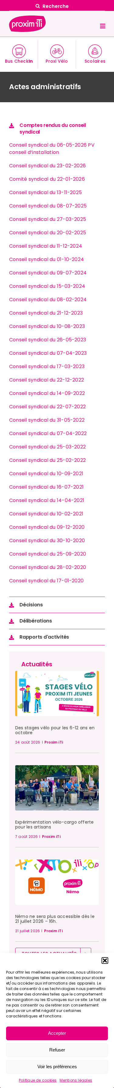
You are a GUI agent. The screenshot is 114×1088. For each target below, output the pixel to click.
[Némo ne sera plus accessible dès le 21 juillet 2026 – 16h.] (57, 863)
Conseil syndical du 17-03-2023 (47, 366)
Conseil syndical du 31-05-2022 (47, 420)
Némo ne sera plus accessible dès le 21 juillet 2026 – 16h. (55, 918)
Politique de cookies (38, 1080)
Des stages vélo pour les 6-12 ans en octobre (55, 730)
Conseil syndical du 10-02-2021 (46, 513)
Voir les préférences (57, 1066)
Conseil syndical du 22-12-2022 (46, 379)
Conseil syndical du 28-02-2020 (47, 567)
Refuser (57, 1049)
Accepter (57, 1033)
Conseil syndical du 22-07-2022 (47, 406)
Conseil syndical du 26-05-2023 (47, 339)
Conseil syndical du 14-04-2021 (46, 500)
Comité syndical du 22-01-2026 (47, 179)
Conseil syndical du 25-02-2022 (47, 460)
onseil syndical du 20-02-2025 (49, 232)
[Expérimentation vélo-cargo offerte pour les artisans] (57, 768)
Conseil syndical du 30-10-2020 (47, 540)
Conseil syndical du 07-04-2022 (48, 433)
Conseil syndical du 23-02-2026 (47, 165)
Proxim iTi (53, 742)
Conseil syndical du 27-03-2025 (47, 219)
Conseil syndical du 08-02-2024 (48, 299)
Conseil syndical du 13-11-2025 (45, 192)
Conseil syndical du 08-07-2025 (48, 205)
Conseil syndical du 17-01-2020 (46, 580)
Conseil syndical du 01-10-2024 (46, 259)
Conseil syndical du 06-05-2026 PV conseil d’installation (52, 148)
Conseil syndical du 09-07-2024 (48, 272)
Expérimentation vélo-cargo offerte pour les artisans (54, 824)
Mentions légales (76, 1080)
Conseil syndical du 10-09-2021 (46, 473)
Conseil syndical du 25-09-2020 (47, 553)
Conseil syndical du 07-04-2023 (48, 353)
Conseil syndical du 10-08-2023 (47, 326)
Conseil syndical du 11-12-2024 (45, 245)
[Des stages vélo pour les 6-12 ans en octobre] (57, 674)
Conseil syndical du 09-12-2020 (47, 527)
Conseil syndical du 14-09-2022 (47, 393)
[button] (105, 960)
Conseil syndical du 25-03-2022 (47, 446)
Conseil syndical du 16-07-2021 (46, 486)
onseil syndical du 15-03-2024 (49, 286)
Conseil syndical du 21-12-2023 (46, 312)
